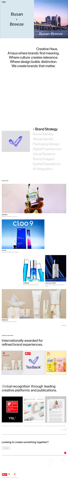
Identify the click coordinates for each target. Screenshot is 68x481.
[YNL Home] (4, 2)
